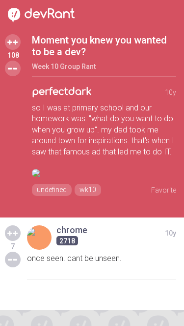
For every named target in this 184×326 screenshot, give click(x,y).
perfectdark (62, 91)
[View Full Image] (104, 173)
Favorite (163, 190)
